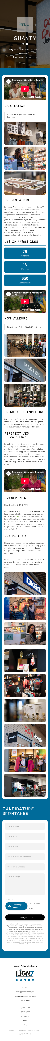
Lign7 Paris (25, 1016)
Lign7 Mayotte (25, 1012)
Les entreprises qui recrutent (25, 996)
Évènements (25, 1000)
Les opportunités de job (25, 992)
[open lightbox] (25, 133)
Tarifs (25, 1020)
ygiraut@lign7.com (30, 940)
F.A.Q (25, 1025)
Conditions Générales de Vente (29, 1031)
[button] (16, 906)
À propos (25, 987)
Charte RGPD (13, 1031)
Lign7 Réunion (25, 1007)
